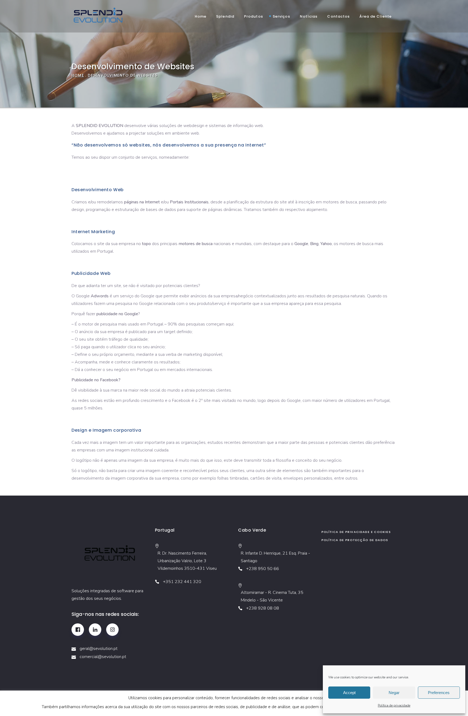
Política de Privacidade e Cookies (356, 532)
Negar (394, 692)
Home (78, 75)
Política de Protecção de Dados (354, 540)
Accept (349, 692)
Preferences (439, 692)
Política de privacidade (394, 705)
